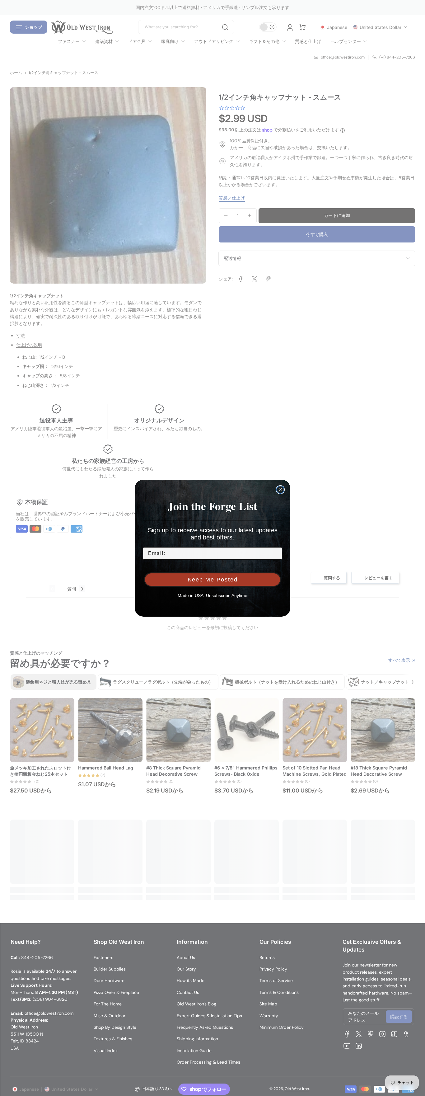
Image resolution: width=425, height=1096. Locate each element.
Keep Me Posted (213, 579)
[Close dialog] (280, 489)
